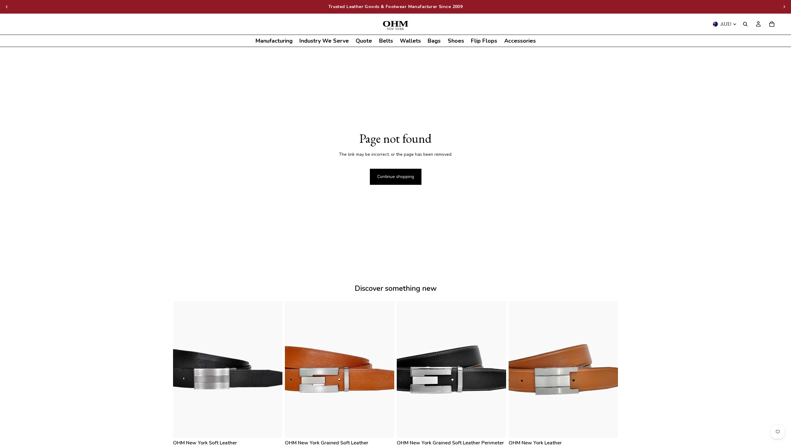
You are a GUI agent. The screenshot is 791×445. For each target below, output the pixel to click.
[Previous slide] (7, 7)
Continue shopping (395, 177)
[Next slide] (784, 7)
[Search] (745, 24)
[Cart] (772, 24)
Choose (501, 428)
